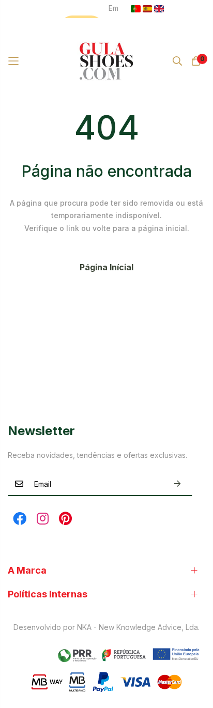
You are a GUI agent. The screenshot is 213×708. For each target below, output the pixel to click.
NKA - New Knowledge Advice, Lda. (138, 627)
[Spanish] (148, 8)
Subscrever (177, 484)
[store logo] (107, 61)
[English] (159, 8)
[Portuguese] (136, 8)
